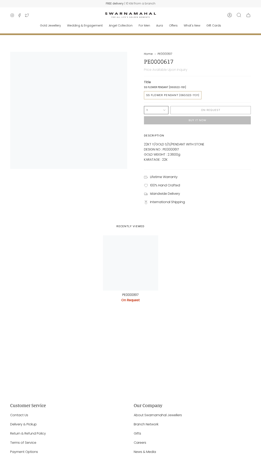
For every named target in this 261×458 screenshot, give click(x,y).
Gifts (137, 433)
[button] (239, 15)
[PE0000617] (130, 263)
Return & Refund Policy (28, 433)
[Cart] (248, 15)
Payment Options (24, 451)
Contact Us (19, 415)
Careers (140, 442)
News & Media (145, 451)
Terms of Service (23, 442)
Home (148, 54)
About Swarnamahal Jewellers (158, 415)
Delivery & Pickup (23, 424)
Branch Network (146, 424)
